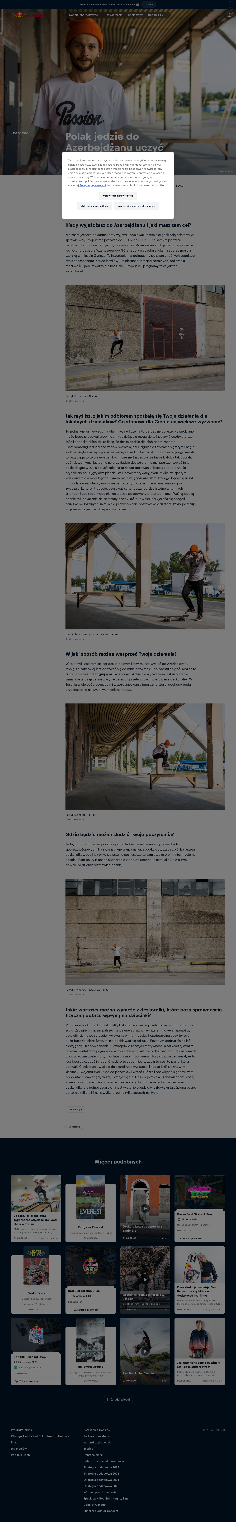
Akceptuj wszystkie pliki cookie (136, 206)
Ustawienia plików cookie (118, 195)
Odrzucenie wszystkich (94, 206)
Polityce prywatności (92, 185)
